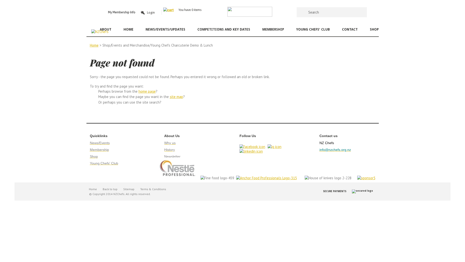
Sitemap (128, 189)
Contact (350, 29)
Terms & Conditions (153, 189)
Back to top (110, 189)
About (105, 29)
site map (176, 96)
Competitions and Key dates (223, 29)
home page (147, 91)
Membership (273, 29)
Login (151, 12)
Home (128, 29)
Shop (374, 29)
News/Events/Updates (165, 29)
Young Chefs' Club (313, 29)
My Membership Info (121, 12)
